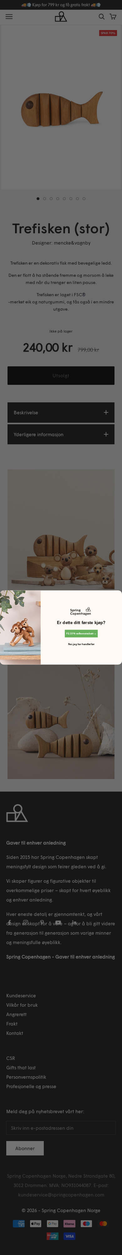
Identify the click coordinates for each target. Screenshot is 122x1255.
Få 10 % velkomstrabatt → (81, 633)
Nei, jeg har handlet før (81, 644)
